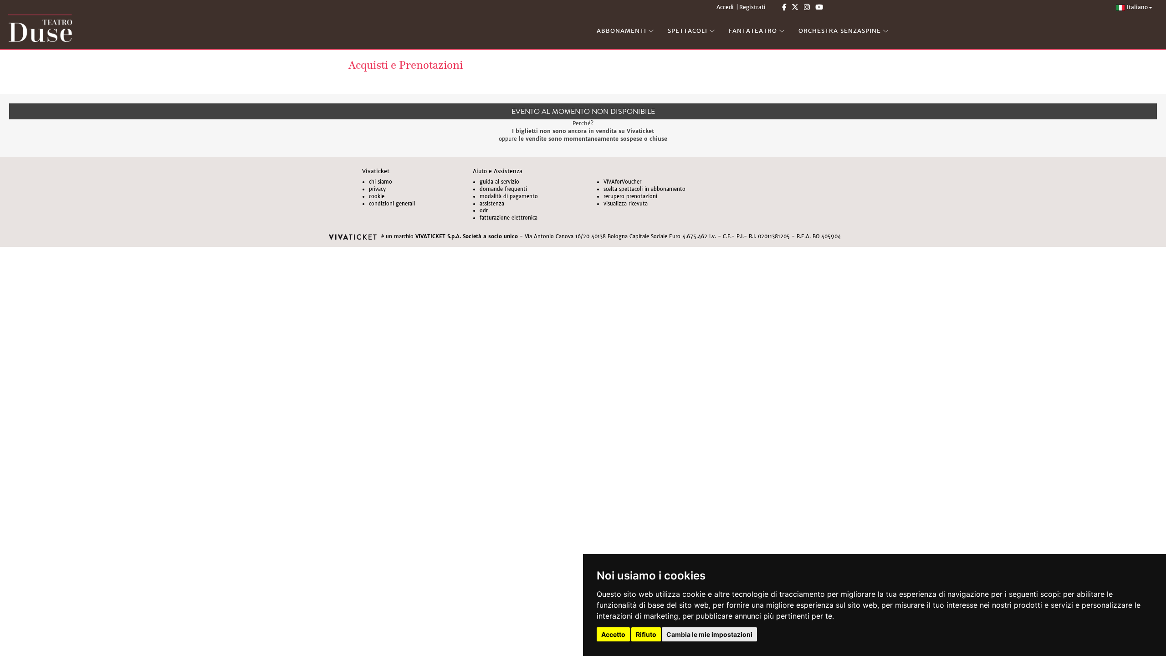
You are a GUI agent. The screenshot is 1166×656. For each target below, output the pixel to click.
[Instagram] (807, 7)
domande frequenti (503, 189)
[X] (795, 7)
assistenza (492, 203)
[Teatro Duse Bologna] (291, 28)
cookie (376, 196)
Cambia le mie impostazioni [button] (709, 634)
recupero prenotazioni (630, 196)
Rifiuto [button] (646, 634)
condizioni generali (392, 203)
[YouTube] (819, 7)
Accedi (725, 7)
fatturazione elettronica (508, 218)
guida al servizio (499, 182)
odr (484, 210)
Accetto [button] (613, 634)
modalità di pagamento (509, 196)
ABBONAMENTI (621, 31)
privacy (377, 189)
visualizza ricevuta (625, 203)
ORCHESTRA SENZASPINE (839, 31)
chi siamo (380, 182)
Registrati (752, 7)
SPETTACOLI (687, 31)
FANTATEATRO (753, 31)
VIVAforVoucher (622, 182)
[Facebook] (784, 7)
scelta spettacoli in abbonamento (644, 189)
